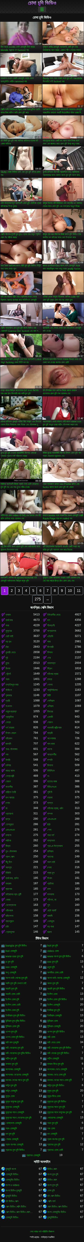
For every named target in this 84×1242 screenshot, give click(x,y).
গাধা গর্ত (50, 835)
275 (38, 599)
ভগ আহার (10, 797)
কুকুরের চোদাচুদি (12, 1106)
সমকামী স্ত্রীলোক (54, 727)
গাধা (7, 625)
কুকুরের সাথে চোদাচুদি (15, 1112)
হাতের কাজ (52, 781)
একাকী (50, 716)
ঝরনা (49, 932)
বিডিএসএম (51, 786)
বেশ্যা (8, 722)
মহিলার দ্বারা (52, 673)
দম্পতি (50, 759)
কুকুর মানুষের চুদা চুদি (14, 1101)
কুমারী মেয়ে (10, 652)
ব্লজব (8, 614)
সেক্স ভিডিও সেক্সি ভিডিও (16, 1206)
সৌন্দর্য (8, 673)
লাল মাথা (51, 743)
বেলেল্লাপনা (11, 905)
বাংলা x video (12, 1185)
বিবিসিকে (51, 770)
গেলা (49, 829)
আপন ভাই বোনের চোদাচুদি (58, 977)
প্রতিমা (50, 883)
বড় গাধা (50, 926)
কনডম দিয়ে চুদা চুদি (55, 1063)
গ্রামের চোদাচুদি (33, 1155)
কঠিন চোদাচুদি (53, 1058)
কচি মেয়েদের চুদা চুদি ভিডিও (59, 1047)
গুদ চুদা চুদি (10, 1133)
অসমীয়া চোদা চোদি (55, 972)
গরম (7, 679)
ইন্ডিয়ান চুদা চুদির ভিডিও (15, 1020)
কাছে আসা (10, 770)
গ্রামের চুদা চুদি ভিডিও (15, 1149)
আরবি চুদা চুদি (11, 988)
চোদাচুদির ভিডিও (12, 1179)
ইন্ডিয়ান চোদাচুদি (53, 1026)
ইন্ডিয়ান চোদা (52, 1020)
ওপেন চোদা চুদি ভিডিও (15, 1037)
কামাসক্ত (51, 663)
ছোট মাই (9, 636)
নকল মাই (51, 862)
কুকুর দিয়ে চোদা (53, 1096)
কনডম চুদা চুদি (12, 1063)
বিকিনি (8, 872)
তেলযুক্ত (10, 824)
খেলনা (49, 684)
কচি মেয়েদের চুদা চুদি (15, 1047)
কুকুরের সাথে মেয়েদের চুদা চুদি (18, 1117)
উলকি (8, 759)
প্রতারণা (9, 813)
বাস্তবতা (51, 840)
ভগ (48, 620)
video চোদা (53, 951)
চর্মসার (8, 765)
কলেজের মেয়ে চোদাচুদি (57, 1069)
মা (6, 808)
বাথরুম (8, 883)
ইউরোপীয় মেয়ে (53, 614)
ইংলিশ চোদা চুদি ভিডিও (57, 999)
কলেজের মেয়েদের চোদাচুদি (17, 1074)
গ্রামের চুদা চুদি (53, 1144)
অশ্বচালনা (51, 630)
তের (49, 657)
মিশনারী (50, 647)
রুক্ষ (49, 889)
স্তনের (50, 856)
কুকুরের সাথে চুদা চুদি (56, 1106)
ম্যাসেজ (9, 889)
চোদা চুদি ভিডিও (42, 3)
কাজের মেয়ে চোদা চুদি (56, 1074)
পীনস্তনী (51, 625)
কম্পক (50, 813)
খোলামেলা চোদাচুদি (14, 1123)
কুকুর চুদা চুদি (52, 1090)
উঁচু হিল (9, 862)
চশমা (8, 802)
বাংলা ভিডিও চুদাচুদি (14, 1190)
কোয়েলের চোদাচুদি (55, 1117)
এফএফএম (10, 829)
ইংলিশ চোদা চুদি (12, 999)
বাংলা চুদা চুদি (52, 1174)
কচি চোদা (51, 1037)
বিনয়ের (50, 711)
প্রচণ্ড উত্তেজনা (54, 845)
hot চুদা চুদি (52, 945)
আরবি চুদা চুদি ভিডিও (56, 988)
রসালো (8, 835)
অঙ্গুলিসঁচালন (52, 690)
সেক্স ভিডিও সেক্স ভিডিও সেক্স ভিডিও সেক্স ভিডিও (19, 1212)
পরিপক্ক (9, 910)
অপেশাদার (51, 738)
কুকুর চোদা (10, 1096)
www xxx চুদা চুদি (14, 956)
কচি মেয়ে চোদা (53, 1042)
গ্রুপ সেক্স (10, 856)
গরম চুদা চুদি (52, 1123)
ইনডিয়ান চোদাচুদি (54, 1015)
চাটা (7, 926)
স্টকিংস (9, 690)
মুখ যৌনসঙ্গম (11, 851)
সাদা (49, 641)
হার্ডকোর (9, 620)
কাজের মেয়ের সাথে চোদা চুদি (59, 1080)
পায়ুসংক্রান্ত (11, 711)
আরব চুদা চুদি (52, 983)
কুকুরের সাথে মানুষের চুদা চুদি (59, 1112)
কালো (49, 749)
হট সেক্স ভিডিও (53, 1195)
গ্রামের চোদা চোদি (55, 1149)
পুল (48, 905)
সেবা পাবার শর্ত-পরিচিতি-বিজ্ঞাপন (42, 1231)
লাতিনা (8, 840)
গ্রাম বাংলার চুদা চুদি (55, 1139)
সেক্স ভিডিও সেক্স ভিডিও (57, 1206)
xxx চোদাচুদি (11, 967)
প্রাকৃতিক (10, 716)
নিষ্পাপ (50, 652)
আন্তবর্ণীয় (51, 754)
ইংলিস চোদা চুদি (12, 1010)
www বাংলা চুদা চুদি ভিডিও (59, 956)
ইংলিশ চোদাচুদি (53, 1004)
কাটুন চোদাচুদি (11, 1090)
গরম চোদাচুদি (11, 1128)
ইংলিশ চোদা (52, 994)
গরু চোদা (51, 1128)
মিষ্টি (49, 695)
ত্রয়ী (8, 700)
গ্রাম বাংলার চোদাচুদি (14, 1144)
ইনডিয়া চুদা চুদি (53, 1010)
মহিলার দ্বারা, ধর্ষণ (55, 808)
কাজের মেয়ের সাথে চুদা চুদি (17, 1080)
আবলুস (9, 867)
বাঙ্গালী (49, 915)
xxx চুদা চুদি (52, 961)
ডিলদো (50, 765)
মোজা (8, 899)
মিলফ (8, 668)
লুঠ (7, 657)
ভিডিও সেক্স (52, 1169)
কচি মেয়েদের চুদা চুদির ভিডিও (18, 1053)
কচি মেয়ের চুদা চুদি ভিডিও (58, 1053)
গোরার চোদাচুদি (12, 1139)
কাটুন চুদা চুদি (11, 1085)
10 (70, 591)
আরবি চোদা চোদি (13, 994)
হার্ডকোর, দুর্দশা (12, 878)
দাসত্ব (50, 802)
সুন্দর (7, 663)
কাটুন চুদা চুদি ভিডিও (55, 1085)
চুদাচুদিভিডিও (52, 1217)
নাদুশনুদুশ (10, 921)
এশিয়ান (50, 706)
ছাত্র (8, 819)
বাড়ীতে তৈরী (11, 792)
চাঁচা (7, 647)
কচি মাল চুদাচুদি (12, 1042)
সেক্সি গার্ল (51, 1201)
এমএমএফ (51, 819)
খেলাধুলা (50, 921)
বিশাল (49, 878)
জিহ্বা (8, 845)
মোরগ (8, 781)
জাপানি (8, 743)
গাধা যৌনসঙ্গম (11, 749)
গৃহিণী (49, 792)
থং (48, 776)
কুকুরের (9, 630)
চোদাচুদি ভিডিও (12, 1174)
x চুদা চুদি (10, 961)
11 (79, 591)
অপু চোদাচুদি (11, 972)
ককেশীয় (9, 786)
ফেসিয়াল (50, 700)
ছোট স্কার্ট (51, 910)
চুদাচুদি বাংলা (11, 1169)
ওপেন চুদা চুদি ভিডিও (56, 1031)
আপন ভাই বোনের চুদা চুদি (16, 977)
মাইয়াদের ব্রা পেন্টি (13, 894)
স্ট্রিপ (49, 668)
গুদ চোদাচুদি (52, 1133)
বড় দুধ (8, 641)
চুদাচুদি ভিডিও (11, 1195)
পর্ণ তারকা (10, 727)
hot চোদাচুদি (11, 951)
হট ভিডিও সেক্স (12, 1201)
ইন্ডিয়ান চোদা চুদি (12, 1026)
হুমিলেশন (9, 915)
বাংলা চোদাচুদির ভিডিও (56, 1212)
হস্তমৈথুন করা (12, 684)
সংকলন (9, 706)
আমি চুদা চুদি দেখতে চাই (16, 983)
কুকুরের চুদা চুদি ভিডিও (56, 1101)
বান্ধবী (50, 733)
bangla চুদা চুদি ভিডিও (16, 945)
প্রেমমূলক (10, 932)
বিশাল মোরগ (11, 733)
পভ (7, 754)
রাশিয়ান (50, 851)
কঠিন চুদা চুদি (11, 1058)
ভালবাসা (50, 894)
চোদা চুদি (51, 1190)
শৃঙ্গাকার (9, 695)
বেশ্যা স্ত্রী (10, 776)
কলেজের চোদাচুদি (13, 1069)
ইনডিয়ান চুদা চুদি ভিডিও (15, 1015)
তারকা (49, 797)
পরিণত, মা (51, 899)
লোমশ (50, 722)
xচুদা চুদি (51, 967)
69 (48, 824)
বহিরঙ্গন (9, 738)
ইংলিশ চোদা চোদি (13, 1004)
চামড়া (49, 679)
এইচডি (50, 636)
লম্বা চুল (50, 872)
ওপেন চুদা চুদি (11, 1031)
